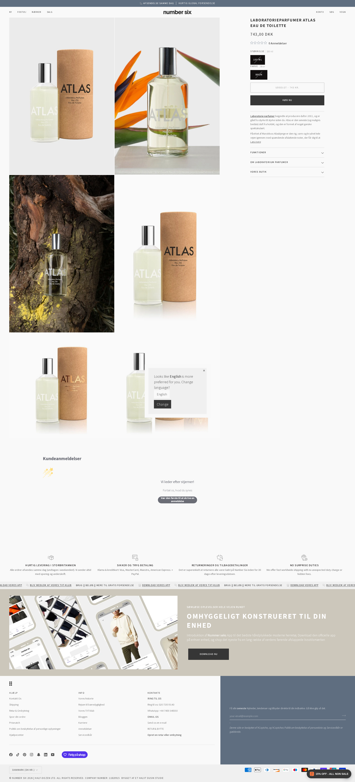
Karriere (82, 722)
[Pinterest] (24, 754)
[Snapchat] (38, 754)
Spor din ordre (17, 716)
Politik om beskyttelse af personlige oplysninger (35, 728)
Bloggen (82, 716)
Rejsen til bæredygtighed (91, 704)
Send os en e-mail (157, 722)
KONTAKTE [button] (154, 693)
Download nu (209, 654)
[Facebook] (11, 754)
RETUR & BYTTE (156, 728)
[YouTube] (52, 754)
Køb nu (287, 100)
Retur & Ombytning (19, 710)
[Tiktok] (17, 754)
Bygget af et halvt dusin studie (142, 778)
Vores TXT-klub (86, 710)
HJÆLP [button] (13, 693)
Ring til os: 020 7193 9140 (161, 704)
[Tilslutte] (343, 716)
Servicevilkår (333, 728)
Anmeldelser (85, 728)
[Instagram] (31, 754)
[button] (22, 12)
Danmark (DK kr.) (23, 769)
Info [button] (81, 693)
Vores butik (258, 172)
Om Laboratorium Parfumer (269, 162)
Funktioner (258, 152)
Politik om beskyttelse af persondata (303, 728)
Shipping (13, 704)
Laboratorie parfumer (262, 116)
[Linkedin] (45, 754)
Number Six (19, 778)
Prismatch (14, 722)
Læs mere (255, 141)
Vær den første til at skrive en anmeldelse (177, 500)
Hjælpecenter (16, 735)
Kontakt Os (15, 698)
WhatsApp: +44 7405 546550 (163, 710)
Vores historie (85, 698)
